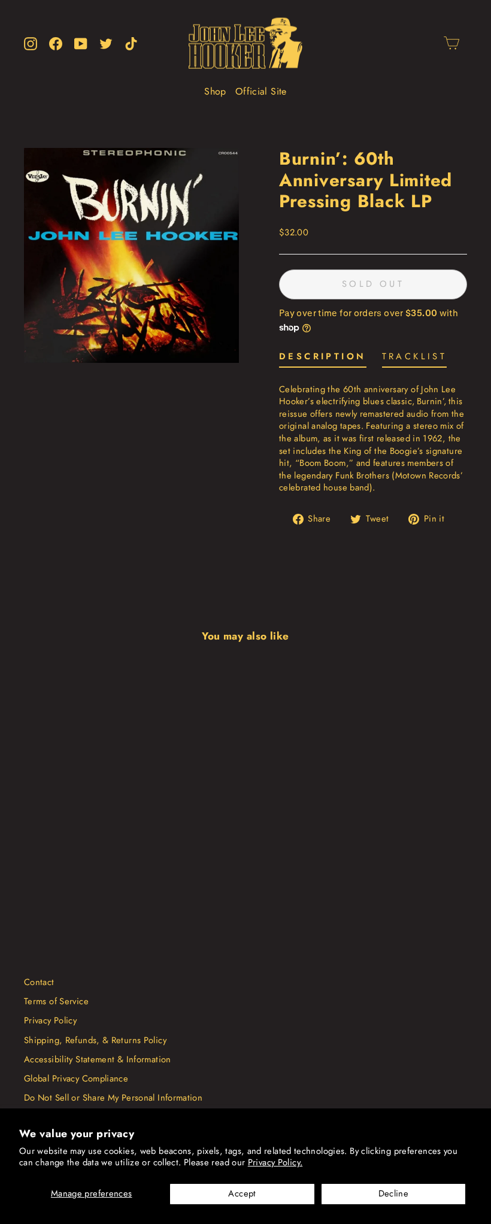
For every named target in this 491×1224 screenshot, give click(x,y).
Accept (242, 1193)
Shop (215, 91)
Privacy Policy (50, 1020)
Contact (39, 982)
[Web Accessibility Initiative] (5, 1210)
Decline (393, 1193)
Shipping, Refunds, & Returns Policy (95, 1040)
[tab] (322, 359)
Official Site (261, 91)
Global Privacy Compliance (76, 1078)
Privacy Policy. (275, 1162)
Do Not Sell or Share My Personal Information (113, 1097)
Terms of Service (56, 1001)
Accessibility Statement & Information (97, 1059)
